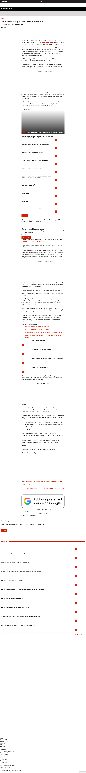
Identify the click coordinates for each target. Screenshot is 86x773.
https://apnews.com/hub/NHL (34, 481)
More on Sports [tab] (26, 324)
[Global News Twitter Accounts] (30, 726)
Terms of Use (3, 762)
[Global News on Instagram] (71, 726)
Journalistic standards (44, 509)
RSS (1, 744)
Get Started (26, 237)
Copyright (2, 761)
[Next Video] (26, 215)
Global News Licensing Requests (8, 752)
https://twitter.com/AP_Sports (55, 481)
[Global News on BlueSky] (71, 736)
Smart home (3, 749)
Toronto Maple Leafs (7, 9)
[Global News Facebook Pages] (10, 726)
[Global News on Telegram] (51, 736)
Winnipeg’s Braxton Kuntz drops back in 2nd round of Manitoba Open (43, 332)
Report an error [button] (44, 513)
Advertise (2, 764)
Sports (3, 18)
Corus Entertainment (5, 767)
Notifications (3, 748)
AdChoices (83, 772)
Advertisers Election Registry (7, 751)
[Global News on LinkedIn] (10, 736)
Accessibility (3, 769)
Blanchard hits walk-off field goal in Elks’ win (37, 326)
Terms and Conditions (28, 241)
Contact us (2, 743)
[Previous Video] (23, 215)
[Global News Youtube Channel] (51, 726)
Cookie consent (4, 754)
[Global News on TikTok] (30, 736)
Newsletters (3, 746)
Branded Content (4, 741)
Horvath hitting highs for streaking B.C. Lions (37, 329)
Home (18, 8)
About (1, 738)
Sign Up (4, 530)
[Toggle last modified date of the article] (17, 26)
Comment (26, 511)
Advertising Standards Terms (7, 765)
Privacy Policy (40, 241)
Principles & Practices (5, 740)
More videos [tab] (33, 324)
